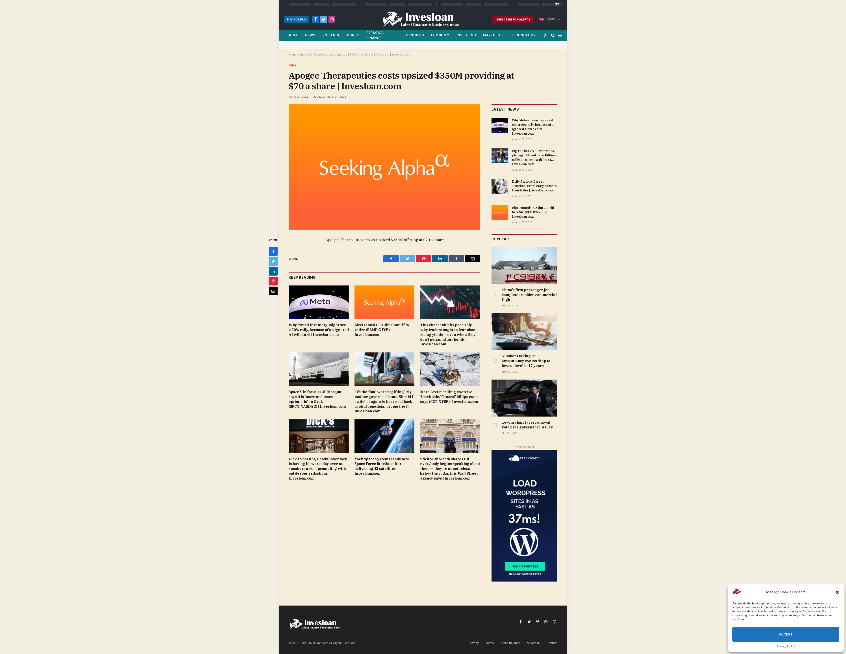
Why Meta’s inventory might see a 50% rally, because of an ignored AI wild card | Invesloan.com (319, 330)
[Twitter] (273, 261)
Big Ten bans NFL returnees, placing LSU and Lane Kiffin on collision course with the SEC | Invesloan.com (534, 157)
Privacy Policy (786, 646)
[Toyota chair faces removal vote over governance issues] (524, 398)
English (549, 19)
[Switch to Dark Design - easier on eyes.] (545, 35)
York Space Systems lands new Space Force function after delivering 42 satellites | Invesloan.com (381, 466)
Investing (466, 35)
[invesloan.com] (423, 19)
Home (293, 35)
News (310, 35)
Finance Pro (296, 19)
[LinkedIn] (273, 271)
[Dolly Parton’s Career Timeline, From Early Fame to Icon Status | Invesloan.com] (500, 186)
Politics (331, 35)
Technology (523, 35)
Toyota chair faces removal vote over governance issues (527, 424)
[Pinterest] (273, 281)
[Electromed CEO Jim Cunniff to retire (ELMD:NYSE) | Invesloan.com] (384, 302)
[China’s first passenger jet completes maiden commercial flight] (524, 265)
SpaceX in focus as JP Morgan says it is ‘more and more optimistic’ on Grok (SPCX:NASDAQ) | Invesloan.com (317, 399)
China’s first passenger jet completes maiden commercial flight (529, 295)
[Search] (553, 35)
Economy (440, 35)
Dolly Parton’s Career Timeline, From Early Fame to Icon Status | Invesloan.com (534, 186)
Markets (491, 35)
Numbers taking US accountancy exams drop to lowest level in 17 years (526, 361)
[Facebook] (273, 251)
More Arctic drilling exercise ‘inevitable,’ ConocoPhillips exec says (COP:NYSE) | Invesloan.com (449, 397)
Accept (786, 634)
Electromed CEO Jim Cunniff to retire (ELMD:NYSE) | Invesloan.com (381, 330)
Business (415, 35)
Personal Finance (375, 35)
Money (352, 35)
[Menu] (560, 35)
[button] (837, 592)
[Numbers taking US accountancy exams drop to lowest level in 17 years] (524, 331)
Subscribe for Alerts (513, 19)
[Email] (273, 291)
